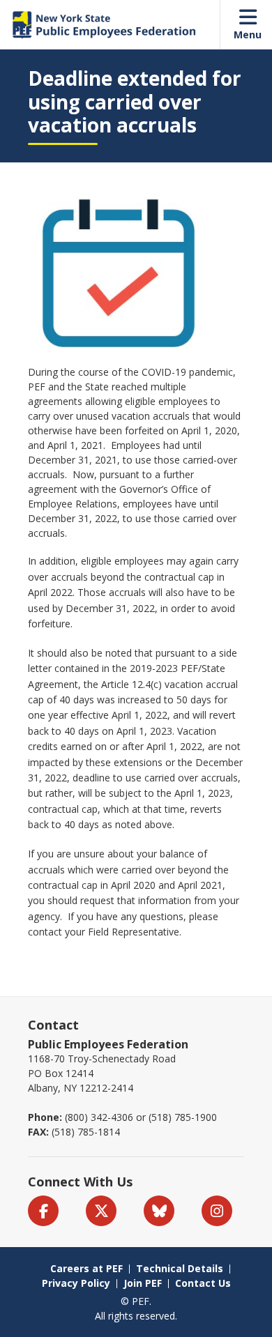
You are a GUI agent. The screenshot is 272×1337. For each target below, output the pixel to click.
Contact (53, 1024)
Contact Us (203, 1283)
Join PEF (142, 1283)
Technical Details (179, 1268)
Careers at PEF (86, 1268)
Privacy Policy (76, 1283)
